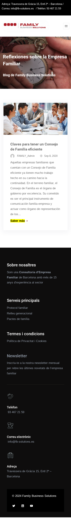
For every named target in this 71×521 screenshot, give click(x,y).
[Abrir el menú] (66, 26)
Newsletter (17, 355)
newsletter (41, 363)
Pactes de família (18, 319)
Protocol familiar (17, 308)
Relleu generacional (19, 313)
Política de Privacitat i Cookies (27, 341)
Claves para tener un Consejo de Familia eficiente (34, 146)
